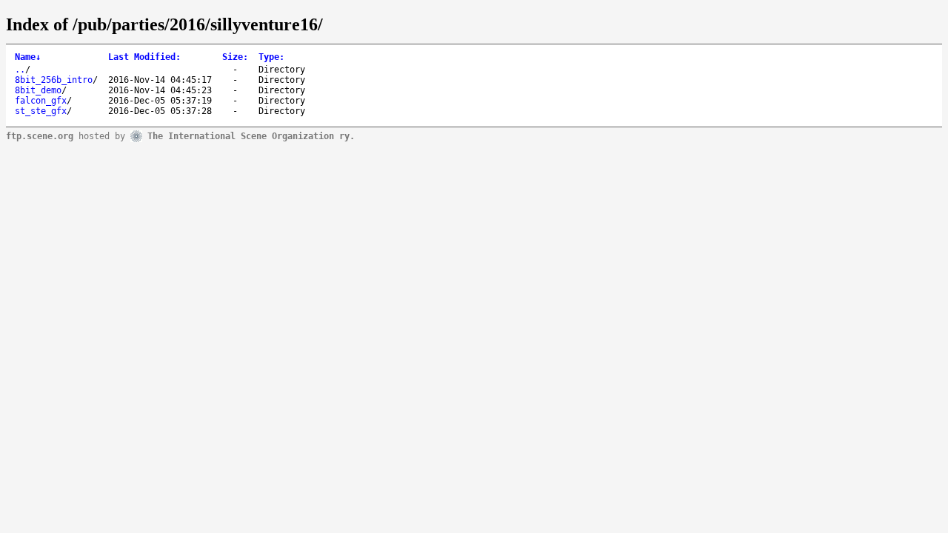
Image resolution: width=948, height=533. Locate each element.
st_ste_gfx (41, 111)
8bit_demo (38, 90)
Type (271, 57)
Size (235, 57)
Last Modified (144, 57)
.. (20, 69)
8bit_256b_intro (54, 80)
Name (28, 57)
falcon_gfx (41, 100)
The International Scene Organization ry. (251, 135)
